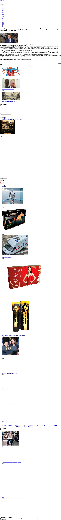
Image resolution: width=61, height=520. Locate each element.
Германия (18, 425)
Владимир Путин (14, 425)
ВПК (2, 8)
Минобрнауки (53, 425)
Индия (24, 425)
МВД (41, 425)
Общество (5, 15)
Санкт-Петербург (36, 426)
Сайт (0, 114)
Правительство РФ (22, 426)
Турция (44, 426)
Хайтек (2, 20)
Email (1, 113)
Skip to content (2, 0)
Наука (2, 13)
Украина (50, 426)
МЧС (44, 425)
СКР (31, 426)
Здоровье (3, 12)
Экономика (3, 23)
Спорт (2, 18)
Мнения (2, 446)
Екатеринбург (22, 425)
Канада (29, 425)
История (3, 9)
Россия (29, 426)
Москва (55, 425)
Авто (2, 6)
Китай (32, 425)
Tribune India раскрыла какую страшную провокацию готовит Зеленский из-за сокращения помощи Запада (14, 498)
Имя (1, 112)
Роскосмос (26, 426)
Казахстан (28, 425)
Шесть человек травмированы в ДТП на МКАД (7, 257)
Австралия (5, 425)
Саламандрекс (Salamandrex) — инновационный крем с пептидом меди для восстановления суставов (13, 335)
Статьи (2, 19)
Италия (26, 425)
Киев (30, 425)
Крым (40, 425)
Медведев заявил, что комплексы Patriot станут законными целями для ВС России (11, 462)
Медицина (3, 11)
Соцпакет (3, 17)
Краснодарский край (35, 425)
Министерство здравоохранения (48, 425)
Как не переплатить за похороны (5, 389)
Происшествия (3, 21)
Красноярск (38, 425)
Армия (7, 425)
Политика (3, 16)
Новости (3, 14)
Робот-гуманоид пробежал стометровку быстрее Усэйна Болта (9, 206)
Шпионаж (3, 22)
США (33, 426)
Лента (2, 25)
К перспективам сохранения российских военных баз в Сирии (9, 101)
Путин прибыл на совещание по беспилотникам (8, 89)
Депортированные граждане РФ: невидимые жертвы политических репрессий (11, 447)
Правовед (3, 421)
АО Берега (3, 425)
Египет (20, 425)
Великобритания (10, 425)
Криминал (3, 10)
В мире (2, 7)
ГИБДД (16, 425)
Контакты (3, 24)
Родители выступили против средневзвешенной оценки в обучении (9, 373)
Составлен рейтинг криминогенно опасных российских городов (9, 422)
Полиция (17, 426)
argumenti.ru (59, 63)
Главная (2, 5)
